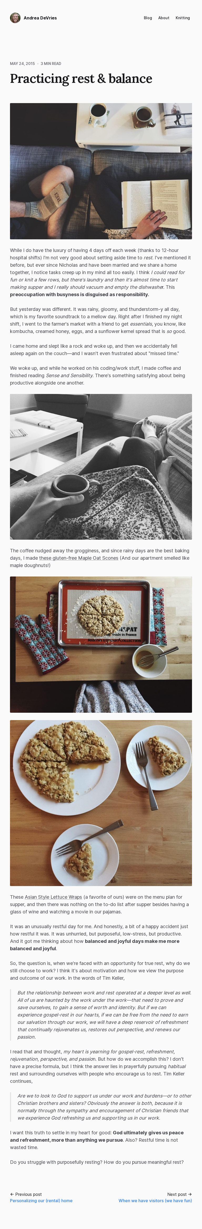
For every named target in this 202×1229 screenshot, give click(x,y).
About (163, 18)
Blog (148, 18)
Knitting (183, 18)
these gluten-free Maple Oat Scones (78, 558)
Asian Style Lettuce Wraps (53, 897)
